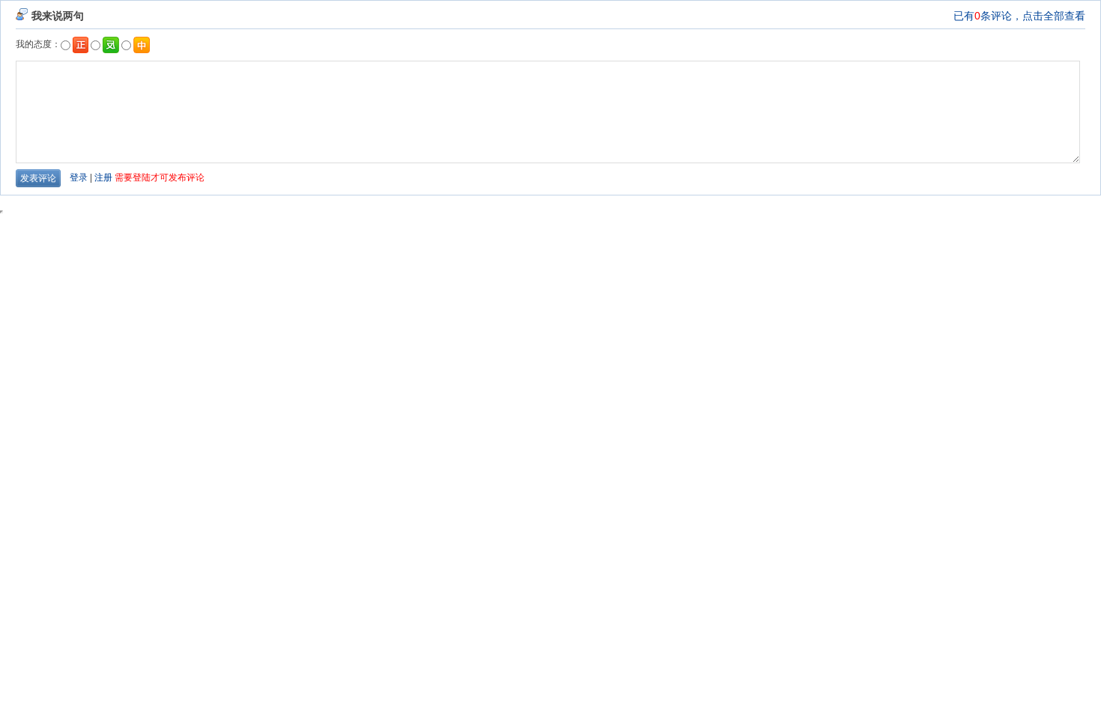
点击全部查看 (1053, 16)
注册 (103, 177)
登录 (79, 177)
